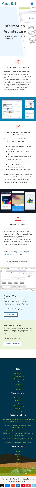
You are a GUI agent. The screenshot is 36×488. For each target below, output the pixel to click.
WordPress (18, 411)
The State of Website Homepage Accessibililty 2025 (18, 439)
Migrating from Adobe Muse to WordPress (18, 442)
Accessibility (18, 398)
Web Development (18, 376)
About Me (18, 384)
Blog (18, 381)
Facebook (18, 457)
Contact (18, 389)
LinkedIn (18, 454)
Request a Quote (18, 387)
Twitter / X (18, 465)
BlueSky (18, 451)
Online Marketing (18, 379)
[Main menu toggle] (31, 3)
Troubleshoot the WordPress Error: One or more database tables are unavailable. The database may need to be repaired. (18, 433)
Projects (18, 401)
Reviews (18, 408)
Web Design (18, 374)
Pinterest (18, 462)
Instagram (18, 459)
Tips (18, 403)
